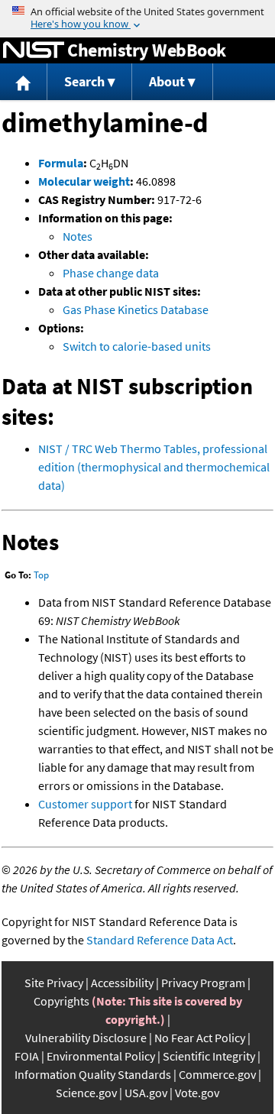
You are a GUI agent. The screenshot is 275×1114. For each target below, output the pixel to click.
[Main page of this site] (23, 82)
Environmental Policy (101, 1056)
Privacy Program (203, 982)
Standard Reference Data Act (159, 939)
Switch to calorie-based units (137, 346)
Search (84, 81)
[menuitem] (23, 82)
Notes (77, 236)
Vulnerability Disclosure (86, 1037)
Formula (60, 162)
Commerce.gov (217, 1074)
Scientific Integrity (209, 1056)
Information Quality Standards (93, 1074)
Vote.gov (197, 1092)
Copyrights (61, 1001)
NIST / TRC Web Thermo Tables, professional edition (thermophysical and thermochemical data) (154, 467)
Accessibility (122, 982)
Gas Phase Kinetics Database (136, 309)
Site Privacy (53, 982)
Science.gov (86, 1092)
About (167, 81)
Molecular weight (84, 181)
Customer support (85, 803)
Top (41, 574)
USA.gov (146, 1092)
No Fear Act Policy (199, 1037)
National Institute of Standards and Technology (33, 50)
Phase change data (111, 272)
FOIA (27, 1056)
